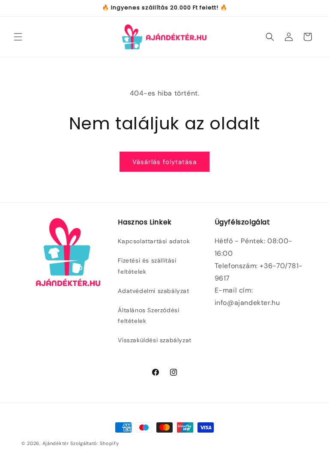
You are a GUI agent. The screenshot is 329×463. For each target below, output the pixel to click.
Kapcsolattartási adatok (154, 241)
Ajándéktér (55, 443)
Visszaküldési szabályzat (154, 340)
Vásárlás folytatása (164, 162)
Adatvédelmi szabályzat (153, 291)
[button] (18, 36)
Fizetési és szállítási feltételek (147, 266)
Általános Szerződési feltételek (148, 315)
